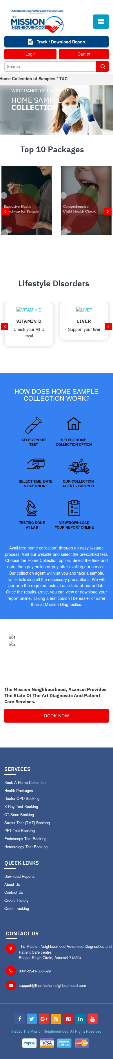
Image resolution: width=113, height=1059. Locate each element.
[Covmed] (37, 20)
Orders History (16, 900)
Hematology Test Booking (26, 846)
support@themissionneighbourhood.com (52, 985)
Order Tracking (16, 908)
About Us (12, 884)
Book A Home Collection (24, 782)
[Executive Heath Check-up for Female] (26, 214)
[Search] (102, 66)
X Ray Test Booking (21, 806)
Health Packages (18, 790)
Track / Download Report (60, 42)
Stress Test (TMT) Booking (27, 822)
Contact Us (13, 892)
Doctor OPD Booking (21, 798)
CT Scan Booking (19, 814)
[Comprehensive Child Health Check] (86, 214)
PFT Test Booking (19, 830)
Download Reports (19, 876)
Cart (82, 54)
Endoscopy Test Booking (25, 838)
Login (30, 54)
